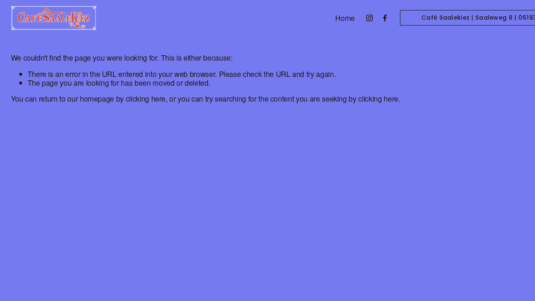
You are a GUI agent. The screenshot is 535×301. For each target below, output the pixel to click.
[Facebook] (385, 18)
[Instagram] (369, 18)
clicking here (146, 98)
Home (345, 18)
